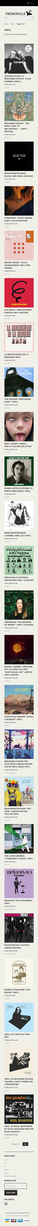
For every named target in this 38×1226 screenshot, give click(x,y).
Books (6, 1170)
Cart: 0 (32, 3)
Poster (6, 1173)
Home (6, 1160)
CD (5, 1163)
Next (25, 1144)
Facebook (6, 1203)
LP (5, 1166)
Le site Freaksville (10, 1176)
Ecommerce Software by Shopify (17, 1216)
